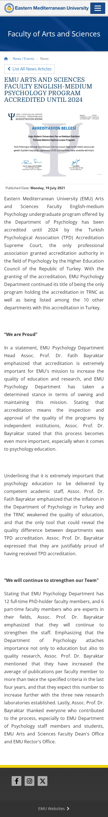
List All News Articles (31, 68)
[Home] (6, 58)
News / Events (23, 58)
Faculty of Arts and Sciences (54, 33)
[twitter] (42, 781)
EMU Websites (52, 808)
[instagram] (29, 781)
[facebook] (16, 781)
